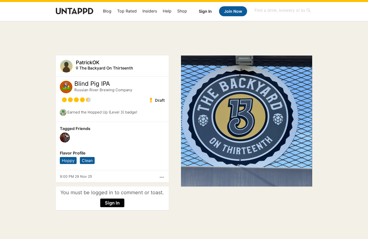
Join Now (233, 11)
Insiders (149, 11)
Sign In (205, 11)
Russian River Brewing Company (103, 90)
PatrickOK (87, 63)
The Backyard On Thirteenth (106, 68)
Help (167, 11)
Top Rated (127, 11)
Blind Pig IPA (92, 84)
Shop (182, 11)
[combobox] (283, 10)
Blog (107, 11)
